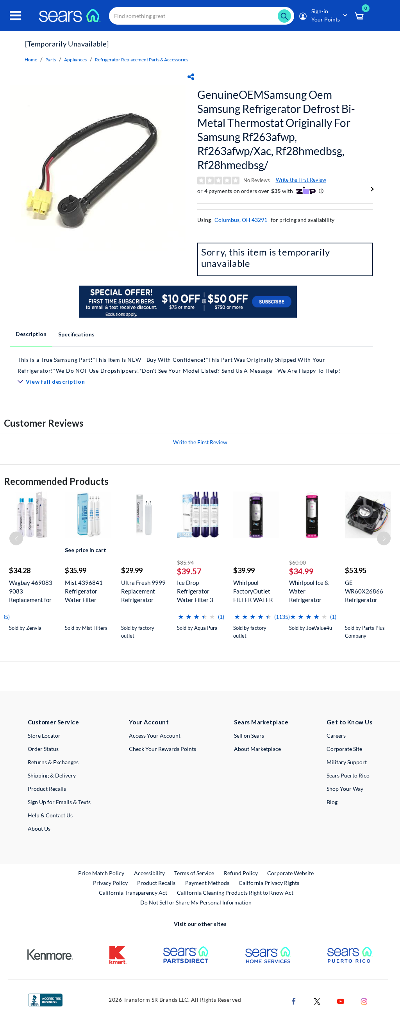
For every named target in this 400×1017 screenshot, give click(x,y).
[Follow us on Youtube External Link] (340, 1000)
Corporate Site (344, 748)
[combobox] (201, 16)
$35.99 (75, 570)
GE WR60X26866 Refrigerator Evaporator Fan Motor (365, 591)
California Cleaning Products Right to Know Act (235, 892)
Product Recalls (47, 788)
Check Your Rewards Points (162, 748)
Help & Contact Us (50, 815)
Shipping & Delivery (52, 775)
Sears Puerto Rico (348, 775)
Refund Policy (241, 873)
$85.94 (185, 562)
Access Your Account (154, 735)
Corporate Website (290, 872)
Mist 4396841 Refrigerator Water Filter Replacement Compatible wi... (85, 591)
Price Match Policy (101, 873)
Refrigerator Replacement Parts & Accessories (141, 60)
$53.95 (355, 570)
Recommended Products (56, 481)
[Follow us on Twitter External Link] (317, 1000)
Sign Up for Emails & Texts (59, 802)
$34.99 (301, 571)
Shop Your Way (345, 788)
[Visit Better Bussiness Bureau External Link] (45, 999)
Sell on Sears (249, 735)
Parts (50, 60)
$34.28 (19, 570)
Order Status (43, 748)
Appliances (75, 60)
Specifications (76, 334)
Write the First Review (301, 180)
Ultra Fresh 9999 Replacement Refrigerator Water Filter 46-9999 (143, 591)
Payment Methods (207, 882)
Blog (332, 802)
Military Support (347, 762)
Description (31, 334)
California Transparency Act (133, 892)
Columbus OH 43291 (240, 219)
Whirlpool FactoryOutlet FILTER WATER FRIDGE (253, 591)
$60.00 (297, 562)
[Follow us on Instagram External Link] (364, 1000)
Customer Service (53, 722)
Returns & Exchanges (53, 762)
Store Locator (44, 735)
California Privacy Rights (269, 882)
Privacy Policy (110, 882)
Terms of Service (194, 873)
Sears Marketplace (261, 722)
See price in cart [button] (85, 550)
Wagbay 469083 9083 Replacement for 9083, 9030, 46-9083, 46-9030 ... (31, 591)
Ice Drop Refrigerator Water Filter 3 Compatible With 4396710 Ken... (199, 591)
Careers (336, 735)
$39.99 (244, 570)
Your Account (149, 722)
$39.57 (189, 571)
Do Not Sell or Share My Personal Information (196, 902)
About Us (39, 828)
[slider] (196, 613)
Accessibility (149, 873)
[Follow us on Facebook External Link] (294, 1000)
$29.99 (132, 570)
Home (31, 60)
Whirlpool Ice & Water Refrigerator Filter (309, 591)
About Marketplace (257, 748)
